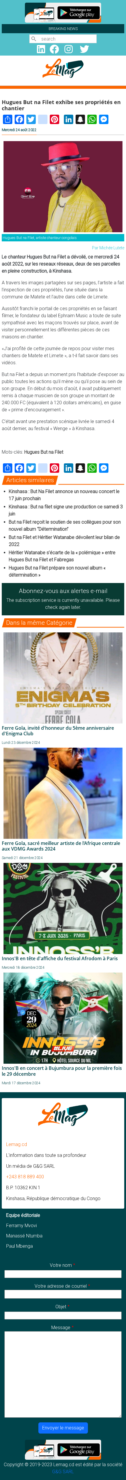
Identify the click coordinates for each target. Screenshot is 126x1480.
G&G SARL (63, 1471)
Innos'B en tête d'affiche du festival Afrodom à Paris (60, 958)
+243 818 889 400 (25, 1177)
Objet (60, 1306)
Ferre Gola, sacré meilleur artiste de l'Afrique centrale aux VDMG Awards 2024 (61, 846)
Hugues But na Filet (43, 452)
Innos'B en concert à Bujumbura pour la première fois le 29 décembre (62, 1071)
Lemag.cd (16, 1144)
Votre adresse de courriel (61, 1286)
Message (60, 1327)
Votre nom (61, 1265)
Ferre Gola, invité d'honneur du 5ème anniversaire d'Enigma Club (58, 731)
